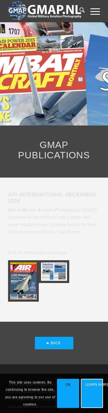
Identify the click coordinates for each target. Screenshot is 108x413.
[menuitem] (79, 11)
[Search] (79, 11)
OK (68, 385)
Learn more (94, 385)
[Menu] (92, 11)
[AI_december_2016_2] (54, 281)
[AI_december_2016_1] (23, 281)
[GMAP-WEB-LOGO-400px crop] (44, 11)
